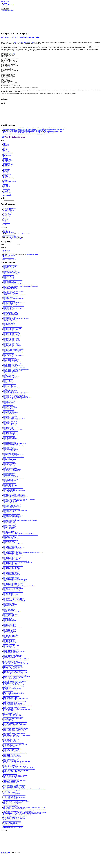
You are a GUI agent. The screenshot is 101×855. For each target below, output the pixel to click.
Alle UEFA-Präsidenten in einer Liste (11, 616)
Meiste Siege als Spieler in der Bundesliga (12, 755)
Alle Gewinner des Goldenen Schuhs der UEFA (13, 370)
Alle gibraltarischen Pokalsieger (10, 372)
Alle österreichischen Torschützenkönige (12, 656)
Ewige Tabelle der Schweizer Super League (12, 692)
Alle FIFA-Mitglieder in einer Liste (10, 314)
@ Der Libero (6, 215)
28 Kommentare (4, 96)
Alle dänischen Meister (8, 299)
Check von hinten (7, 151)
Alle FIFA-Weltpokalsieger (9, 319)
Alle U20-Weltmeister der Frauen (10, 614)
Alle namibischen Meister (8, 441)
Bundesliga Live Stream (8, 232)
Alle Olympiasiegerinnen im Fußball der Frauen (13, 457)
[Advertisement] (50, 21)
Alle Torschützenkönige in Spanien (11, 577)
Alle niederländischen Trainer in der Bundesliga (13, 445)
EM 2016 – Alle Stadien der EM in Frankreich (13, 677)
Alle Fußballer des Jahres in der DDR (11, 334)
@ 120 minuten (6, 223)
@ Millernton (6, 221)
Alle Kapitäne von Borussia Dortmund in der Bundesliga (15, 396)
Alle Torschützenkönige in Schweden (11, 575)
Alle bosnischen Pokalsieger (9, 278)
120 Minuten (6, 144)
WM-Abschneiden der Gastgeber (10, 805)
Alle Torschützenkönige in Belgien (10, 564)
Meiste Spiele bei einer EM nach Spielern (12, 757)
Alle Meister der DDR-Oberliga (10, 421)
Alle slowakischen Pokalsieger (10, 523)
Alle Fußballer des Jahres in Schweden (11, 344)
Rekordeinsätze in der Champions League (12, 771)
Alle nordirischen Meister (8, 447)
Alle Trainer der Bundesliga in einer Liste (53, 131)
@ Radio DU (6, 218)
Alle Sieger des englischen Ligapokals (11, 514)
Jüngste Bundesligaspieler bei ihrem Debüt (12, 715)
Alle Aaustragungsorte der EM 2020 (11, 265)
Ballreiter (5, 148)
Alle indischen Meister (8, 379)
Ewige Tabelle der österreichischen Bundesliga (13, 693)
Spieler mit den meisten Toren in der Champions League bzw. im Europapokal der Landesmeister (24, 788)
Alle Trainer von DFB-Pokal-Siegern (11, 597)
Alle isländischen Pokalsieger (9, 384)
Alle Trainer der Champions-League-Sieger (12, 590)
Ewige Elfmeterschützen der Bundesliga (12, 688)
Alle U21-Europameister (8, 615)
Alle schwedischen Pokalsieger (10, 485)
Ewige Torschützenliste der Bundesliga (11, 696)
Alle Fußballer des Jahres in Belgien (11, 332)
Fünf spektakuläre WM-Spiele (9, 710)
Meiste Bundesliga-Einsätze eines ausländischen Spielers (15, 728)
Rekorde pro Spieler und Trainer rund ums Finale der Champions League (19, 769)
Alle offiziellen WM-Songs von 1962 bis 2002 (13, 454)
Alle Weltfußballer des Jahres (9, 636)
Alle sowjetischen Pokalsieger (9, 528)
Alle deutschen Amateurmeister (10, 287)
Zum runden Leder (7, 195)
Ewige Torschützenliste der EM (10, 697)
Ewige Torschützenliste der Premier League (12, 699)
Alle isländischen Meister (8, 382)
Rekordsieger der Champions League (11, 772)
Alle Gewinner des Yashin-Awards (10, 371)
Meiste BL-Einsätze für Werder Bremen (12, 725)
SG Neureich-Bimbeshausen (9, 181)
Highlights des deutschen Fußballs (10, 713)
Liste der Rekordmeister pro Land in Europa (12, 723)
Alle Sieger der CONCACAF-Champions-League (14, 500)
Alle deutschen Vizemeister (9, 292)
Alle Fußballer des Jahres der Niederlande (12, 328)
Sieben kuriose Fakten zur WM (10, 782)
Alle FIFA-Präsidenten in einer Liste (11, 315)
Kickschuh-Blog (6, 169)
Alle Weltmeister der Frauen (9, 639)
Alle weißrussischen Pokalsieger (10, 634)
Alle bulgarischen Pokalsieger (9, 282)
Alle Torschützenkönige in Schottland (11, 574)
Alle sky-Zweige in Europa (9, 521)
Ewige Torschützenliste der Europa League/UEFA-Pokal (15, 698)
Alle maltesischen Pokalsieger (9, 415)
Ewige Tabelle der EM (8, 691)
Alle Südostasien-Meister (8, 541)
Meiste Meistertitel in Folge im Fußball (11, 751)
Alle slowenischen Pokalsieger (10, 526)
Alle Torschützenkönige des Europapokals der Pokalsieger (16, 561)
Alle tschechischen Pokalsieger (10, 604)
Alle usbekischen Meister (8, 625)
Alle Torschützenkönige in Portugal (11, 573)
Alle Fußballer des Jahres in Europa (11, 339)
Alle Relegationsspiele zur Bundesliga (11, 470)
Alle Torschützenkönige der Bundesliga (11, 551)
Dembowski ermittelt (7, 153)
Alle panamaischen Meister (9, 460)
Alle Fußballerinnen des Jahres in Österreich (12, 351)
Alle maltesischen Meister (8, 413)
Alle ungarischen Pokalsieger (9, 623)
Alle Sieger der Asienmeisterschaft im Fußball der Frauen (15, 496)
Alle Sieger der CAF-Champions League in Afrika (14, 497)
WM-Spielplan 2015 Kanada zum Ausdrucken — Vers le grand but (17, 811)
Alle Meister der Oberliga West (10, 426)
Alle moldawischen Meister (9, 436)
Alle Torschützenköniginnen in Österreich (12, 587)
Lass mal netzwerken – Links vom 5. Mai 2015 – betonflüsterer (17, 127)
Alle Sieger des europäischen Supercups (12, 516)
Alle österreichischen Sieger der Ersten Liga (12, 655)
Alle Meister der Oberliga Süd (9, 424)
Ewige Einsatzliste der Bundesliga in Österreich (13, 684)
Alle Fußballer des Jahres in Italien (10, 341)
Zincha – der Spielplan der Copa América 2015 (13, 817)
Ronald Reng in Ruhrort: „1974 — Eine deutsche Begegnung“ (40, 132)
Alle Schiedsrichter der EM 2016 (10, 476)
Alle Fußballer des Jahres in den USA (11, 333)
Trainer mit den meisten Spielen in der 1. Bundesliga (14, 795)
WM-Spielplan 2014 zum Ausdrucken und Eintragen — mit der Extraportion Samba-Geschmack (24, 809)
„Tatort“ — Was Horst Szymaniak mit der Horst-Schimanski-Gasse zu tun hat (49, 127)
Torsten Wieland (6, 190)
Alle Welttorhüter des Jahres (9, 641)
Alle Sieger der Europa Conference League (12, 504)
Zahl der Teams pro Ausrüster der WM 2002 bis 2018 (15, 816)
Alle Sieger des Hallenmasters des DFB (11, 517)
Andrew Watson (11, 53)
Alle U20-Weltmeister (8, 613)
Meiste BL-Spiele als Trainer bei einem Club (13, 727)
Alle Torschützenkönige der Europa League (12, 557)
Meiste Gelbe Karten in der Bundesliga (11, 748)
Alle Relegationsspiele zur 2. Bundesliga (12, 469)
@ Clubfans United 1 (8, 210)
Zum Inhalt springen (5, 1)
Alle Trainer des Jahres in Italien (10, 595)
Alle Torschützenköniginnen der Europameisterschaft (14, 582)
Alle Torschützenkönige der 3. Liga (11, 549)
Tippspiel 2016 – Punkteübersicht (10, 792)
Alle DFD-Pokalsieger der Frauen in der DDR (13, 298)
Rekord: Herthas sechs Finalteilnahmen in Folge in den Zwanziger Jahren (19, 767)
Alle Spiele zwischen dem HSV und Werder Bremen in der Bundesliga (18, 533)
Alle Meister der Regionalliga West (10, 427)
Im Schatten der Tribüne (8, 164)
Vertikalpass (6, 191)
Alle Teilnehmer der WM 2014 (10, 546)
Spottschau (5, 184)
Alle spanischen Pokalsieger (9, 531)
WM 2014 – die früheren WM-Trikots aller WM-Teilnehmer (16, 801)
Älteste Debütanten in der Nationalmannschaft (13, 826)
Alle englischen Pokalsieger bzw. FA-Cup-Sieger (14, 308)
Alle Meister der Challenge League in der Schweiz (14, 418)
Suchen (2, 244)
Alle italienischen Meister (8, 385)
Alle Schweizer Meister (8, 486)
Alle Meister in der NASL (9, 432)
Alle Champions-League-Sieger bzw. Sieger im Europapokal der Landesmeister (20, 286)
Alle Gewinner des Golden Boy (10, 366)
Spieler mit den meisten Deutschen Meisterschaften (14, 785)
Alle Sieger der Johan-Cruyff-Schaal (11, 505)
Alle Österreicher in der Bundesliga (11, 649)
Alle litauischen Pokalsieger (9, 410)
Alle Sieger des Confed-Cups (9, 512)
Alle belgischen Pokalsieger (9, 276)
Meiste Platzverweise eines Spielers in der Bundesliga (15, 753)
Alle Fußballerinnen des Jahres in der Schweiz (13, 348)
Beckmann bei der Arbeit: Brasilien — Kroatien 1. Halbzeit (16, 658)
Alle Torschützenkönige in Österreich (11, 578)
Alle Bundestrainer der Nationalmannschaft (12, 283)
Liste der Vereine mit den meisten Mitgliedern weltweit (15, 724)
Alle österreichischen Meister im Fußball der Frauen (14, 651)
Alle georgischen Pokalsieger (9, 358)
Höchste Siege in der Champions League (12, 714)
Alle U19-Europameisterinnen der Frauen (12, 611)
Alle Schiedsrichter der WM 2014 (10, 479)
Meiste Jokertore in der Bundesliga (10, 750)
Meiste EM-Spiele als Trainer (9, 746)
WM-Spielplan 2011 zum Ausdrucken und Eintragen (14, 808)
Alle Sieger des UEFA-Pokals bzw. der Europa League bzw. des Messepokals (20, 520)
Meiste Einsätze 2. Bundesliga (9, 734)
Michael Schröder (7, 174)
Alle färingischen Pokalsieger (9, 354)
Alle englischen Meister (8, 307)
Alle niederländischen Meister (9, 442)
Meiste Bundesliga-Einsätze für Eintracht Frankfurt (14, 733)
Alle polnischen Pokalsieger (9, 465)
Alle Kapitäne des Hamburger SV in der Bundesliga (14, 393)
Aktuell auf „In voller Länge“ (15, 137)
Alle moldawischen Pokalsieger (10, 437)
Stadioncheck (6, 185)
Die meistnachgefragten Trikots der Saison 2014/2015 (15, 672)
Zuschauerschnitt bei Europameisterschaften (12, 819)
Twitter (4, 6)
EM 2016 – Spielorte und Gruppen (10, 678)
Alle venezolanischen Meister (9, 626)
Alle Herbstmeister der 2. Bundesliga (11, 376)
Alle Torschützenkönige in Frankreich (11, 571)
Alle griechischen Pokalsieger (9, 375)
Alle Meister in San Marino (9, 433)
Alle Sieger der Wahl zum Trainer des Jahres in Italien (15, 510)
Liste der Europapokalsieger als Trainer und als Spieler (15, 722)
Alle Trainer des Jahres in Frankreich (11, 594)
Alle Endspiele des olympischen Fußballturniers (13, 306)
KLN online (6, 170)
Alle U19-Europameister (8, 610)
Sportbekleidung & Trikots (9, 255)
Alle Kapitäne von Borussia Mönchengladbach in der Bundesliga (17, 397)
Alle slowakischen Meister (9, 522)
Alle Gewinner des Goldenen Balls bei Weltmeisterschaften (16, 369)
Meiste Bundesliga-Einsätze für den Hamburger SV (14, 731)
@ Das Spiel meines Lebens (9, 208)
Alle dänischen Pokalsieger (9, 301)
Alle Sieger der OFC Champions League (12, 507)
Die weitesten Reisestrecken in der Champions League (15, 675)
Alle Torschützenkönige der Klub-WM (11, 558)
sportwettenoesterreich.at (32, 254)
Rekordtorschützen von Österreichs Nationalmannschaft (15, 775)
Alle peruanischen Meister (9, 462)
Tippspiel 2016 (6, 791)
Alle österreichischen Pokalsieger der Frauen (13, 653)
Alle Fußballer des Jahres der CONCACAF (12, 327)
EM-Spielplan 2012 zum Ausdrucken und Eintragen (14, 681)
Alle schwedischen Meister (9, 484)
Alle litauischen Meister (8, 408)
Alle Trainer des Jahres (8, 593)
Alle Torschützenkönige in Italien (10, 572)
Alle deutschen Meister (8, 289)
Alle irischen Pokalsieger (8, 381)
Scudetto (5, 179)
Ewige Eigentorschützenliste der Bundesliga (12, 682)
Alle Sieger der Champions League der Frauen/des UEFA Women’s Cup (19, 499)
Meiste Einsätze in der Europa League (11, 739)
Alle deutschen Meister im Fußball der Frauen (13, 291)
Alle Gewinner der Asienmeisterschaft (11, 359)
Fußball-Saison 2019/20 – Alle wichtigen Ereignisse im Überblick (17, 709)
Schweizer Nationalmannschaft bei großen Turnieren (14, 780)
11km (4, 143)
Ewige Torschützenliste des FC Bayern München (14, 704)
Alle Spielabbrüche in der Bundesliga (11, 532)
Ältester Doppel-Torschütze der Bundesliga (12, 827)
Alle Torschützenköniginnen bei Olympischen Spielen (15, 579)
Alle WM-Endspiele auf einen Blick (11, 645)
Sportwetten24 (6, 250)
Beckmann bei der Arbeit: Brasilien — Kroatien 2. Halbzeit (16, 660)
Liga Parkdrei (6, 171)
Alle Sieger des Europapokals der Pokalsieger (13, 515)
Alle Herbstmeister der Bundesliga (10, 377)
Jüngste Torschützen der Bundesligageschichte (13, 717)
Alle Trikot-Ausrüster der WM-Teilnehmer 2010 (13, 598)
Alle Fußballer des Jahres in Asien (10, 330)
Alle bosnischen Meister (8, 277)
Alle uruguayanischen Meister (9, 624)
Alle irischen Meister (7, 380)
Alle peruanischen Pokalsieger (9, 463)
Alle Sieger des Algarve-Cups (9, 511)
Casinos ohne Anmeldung (8, 235)
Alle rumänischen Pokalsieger (9, 473)
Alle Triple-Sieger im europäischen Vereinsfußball (14, 601)
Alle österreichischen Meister (9, 650)
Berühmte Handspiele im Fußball (10, 661)
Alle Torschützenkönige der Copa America (12, 553)
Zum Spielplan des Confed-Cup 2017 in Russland (14, 818)
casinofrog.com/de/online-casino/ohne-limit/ (12, 238)
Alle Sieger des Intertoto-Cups (9, 519)
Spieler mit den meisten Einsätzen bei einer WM (13, 786)
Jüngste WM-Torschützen (8, 720)
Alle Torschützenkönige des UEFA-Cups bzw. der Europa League (17, 562)
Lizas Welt (14, 42)
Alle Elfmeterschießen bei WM (10, 304)
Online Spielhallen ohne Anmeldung (11, 236)
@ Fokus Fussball (7, 214)
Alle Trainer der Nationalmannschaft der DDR (13, 592)
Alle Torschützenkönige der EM (10, 556)
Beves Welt (5, 149)
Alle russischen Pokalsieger (9, 475)
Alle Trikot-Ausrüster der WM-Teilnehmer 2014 (13, 599)
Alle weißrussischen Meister (9, 632)
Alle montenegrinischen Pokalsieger (11, 439)
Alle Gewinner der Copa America (10, 360)
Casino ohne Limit (26, 233)
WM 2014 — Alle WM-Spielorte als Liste (12, 802)
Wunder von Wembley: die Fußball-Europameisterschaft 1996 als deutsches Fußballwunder (23, 813)
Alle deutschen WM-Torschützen (10, 293)
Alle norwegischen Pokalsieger (10, 453)
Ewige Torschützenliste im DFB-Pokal (11, 708)
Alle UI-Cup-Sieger (7, 618)
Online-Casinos (6, 231)
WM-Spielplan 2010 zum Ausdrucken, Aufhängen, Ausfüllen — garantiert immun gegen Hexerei (24, 807)
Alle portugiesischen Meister (9, 467)
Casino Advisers (6, 251)
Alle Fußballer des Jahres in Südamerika (12, 345)
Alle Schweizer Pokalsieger (9, 489)
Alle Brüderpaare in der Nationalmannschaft (12, 280)
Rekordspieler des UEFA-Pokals (10, 774)
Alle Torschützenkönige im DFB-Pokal (11, 563)
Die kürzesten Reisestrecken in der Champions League (15, 670)
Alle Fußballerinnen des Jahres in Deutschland (13, 349)
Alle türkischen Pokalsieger (9, 609)
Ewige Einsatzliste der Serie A (9, 687)
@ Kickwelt (6, 213)
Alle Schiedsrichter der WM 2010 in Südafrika (13, 478)
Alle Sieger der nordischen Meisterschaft (12, 506)
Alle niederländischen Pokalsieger (10, 444)
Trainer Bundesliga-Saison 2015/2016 (11, 793)
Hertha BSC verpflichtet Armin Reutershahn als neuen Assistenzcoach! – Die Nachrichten (22, 131)
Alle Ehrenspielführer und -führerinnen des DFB (13, 302)
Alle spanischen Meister (8, 530)
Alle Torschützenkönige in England (11, 569)
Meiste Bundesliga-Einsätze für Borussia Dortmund (14, 729)
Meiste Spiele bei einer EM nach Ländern (12, 756)
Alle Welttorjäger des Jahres (9, 644)
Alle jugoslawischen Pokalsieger (10, 390)
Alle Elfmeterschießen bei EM (9, 303)
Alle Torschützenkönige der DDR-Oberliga (12, 554)
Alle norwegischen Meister (9, 452)
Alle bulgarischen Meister (8, 281)
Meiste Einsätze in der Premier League (11, 741)
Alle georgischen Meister (8, 356)
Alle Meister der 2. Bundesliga (10, 416)
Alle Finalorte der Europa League (10, 320)
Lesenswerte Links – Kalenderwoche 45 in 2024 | (14, 132)
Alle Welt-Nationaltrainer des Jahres (11, 635)
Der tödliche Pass (7, 155)
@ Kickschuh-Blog (7, 211)
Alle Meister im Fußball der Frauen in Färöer (13, 429)
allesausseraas (6, 145)
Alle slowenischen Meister (9, 525)
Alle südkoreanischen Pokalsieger (10, 540)
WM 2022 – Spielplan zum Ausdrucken (12, 803)
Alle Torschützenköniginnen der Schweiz (12, 584)
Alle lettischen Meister (8, 405)
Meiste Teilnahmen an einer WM (10, 759)
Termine (5, 3)
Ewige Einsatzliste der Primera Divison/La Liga (13, 686)
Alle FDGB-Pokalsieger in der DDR (11, 313)
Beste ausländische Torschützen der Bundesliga (13, 662)
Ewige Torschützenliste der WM (10, 702)
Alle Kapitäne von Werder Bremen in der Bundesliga (14, 398)
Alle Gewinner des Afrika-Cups (10, 364)
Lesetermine (45, 134)
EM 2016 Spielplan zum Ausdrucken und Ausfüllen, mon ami (16, 679)
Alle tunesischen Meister (8, 605)
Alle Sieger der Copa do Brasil (10, 501)
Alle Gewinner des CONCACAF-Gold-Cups (13, 365)
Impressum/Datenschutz (8, 4)
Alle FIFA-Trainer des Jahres (9, 317)
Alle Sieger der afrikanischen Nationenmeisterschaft (14, 495)
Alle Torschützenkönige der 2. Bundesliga (12, 548)
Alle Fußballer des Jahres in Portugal (11, 343)
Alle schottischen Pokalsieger (9, 483)
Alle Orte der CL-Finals (8, 458)
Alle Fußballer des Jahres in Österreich (11, 346)
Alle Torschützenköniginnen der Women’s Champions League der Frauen (19, 585)
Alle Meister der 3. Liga (8, 417)
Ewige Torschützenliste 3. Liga (10, 694)
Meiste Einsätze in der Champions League (12, 736)
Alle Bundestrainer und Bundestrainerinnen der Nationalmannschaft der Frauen (20, 285)
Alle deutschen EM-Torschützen (10, 288)
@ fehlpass (5, 220)
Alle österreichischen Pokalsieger (10, 652)
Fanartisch (5, 156)
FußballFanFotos (7, 161)
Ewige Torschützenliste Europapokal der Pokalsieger (14, 707)
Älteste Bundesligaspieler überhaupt (11, 824)
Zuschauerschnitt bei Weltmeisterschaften (12, 821)
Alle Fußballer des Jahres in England (11, 338)
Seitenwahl (5, 180)
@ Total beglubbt (7, 216)
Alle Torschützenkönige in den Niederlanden (13, 566)
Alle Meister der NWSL (8, 422)
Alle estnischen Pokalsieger (9, 311)
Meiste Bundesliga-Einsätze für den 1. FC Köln (13, 730)
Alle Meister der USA (8, 428)
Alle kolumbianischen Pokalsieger (10, 401)
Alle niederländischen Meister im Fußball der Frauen (14, 443)
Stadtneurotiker (6, 186)
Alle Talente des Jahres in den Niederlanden (12, 543)
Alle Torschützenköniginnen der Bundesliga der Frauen (15, 580)
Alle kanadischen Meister (8, 391)
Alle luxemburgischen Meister (9, 411)
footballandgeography (8, 160)
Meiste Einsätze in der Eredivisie (10, 738)
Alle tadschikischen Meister (9, 542)
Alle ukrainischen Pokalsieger (9, 620)
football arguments (7, 159)
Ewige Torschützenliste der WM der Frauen (12, 703)
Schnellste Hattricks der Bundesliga (11, 779)
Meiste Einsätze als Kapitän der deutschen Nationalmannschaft (16, 735)
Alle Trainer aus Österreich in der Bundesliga (13, 588)
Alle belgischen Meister (8, 275)
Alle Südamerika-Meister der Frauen (11, 538)
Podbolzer (5, 176)
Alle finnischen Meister (8, 322)
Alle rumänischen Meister (8, 471)
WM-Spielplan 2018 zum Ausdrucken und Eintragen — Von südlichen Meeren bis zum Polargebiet (24, 812)
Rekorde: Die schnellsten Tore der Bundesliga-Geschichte (15, 770)
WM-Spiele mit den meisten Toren (10, 806)
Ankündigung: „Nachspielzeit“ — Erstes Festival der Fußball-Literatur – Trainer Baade (22, 134)
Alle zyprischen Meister (8, 646)
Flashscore (5, 158)
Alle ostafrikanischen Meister (9, 459)
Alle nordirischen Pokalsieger (9, 448)
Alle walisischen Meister (8, 630)
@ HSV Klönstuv (7, 209)
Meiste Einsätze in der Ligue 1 (9, 740)
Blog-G (5, 150)
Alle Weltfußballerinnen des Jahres (10, 637)
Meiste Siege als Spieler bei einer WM (11, 754)
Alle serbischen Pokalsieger (9, 493)
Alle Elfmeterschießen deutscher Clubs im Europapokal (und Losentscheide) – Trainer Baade (23, 129)
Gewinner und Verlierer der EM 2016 (11, 712)
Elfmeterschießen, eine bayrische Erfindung (54, 129)
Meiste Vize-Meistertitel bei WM (10, 765)
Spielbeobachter (6, 182)
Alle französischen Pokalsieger (10, 325)
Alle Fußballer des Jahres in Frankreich (11, 340)
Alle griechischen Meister (8, 374)
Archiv (2, 201)
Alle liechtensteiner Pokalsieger (10, 407)
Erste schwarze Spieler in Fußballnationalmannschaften (20, 37)
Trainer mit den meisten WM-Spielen (11, 796)
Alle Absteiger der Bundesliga (9, 266)
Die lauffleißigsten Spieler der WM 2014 (12, 671)
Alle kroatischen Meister (8, 402)
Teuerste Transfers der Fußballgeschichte (12, 790)
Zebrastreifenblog (7, 194)
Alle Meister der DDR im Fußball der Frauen (13, 419)
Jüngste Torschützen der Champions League (12, 718)
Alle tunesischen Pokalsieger (9, 606)
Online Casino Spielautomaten (9, 259)
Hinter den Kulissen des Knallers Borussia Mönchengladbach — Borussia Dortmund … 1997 (29, 130)
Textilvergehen (6, 189)
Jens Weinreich (6, 168)
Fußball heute (6, 230)
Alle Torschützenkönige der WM (10, 559)
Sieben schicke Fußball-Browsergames (11, 783)
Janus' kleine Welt (7, 166)
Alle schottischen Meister (8, 481)
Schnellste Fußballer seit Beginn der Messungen (13, 776)
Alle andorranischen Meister (9, 270)
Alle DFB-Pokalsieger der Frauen (10, 296)
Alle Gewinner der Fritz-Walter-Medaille (12, 361)
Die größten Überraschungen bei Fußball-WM (13, 667)
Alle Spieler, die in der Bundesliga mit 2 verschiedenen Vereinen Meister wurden (20, 535)
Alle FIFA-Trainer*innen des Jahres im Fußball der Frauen (16, 318)
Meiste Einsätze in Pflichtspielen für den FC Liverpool (15, 744)
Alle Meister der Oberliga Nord (10, 423)
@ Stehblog (5, 219)
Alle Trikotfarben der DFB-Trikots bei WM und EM (14, 600)
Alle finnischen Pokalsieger (9, 323)
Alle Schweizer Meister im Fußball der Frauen (13, 488)
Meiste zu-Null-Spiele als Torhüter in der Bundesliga (14, 766)
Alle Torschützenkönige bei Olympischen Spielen (14, 547)
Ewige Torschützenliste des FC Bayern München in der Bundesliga (17, 705)
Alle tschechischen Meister (9, 603)
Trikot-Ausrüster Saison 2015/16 (10, 798)
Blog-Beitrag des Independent (27, 42)
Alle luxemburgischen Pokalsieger (10, 412)
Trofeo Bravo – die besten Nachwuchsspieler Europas (15, 800)
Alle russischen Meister (8, 474)
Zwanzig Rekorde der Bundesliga (10, 823)
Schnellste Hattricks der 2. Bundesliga (11, 777)
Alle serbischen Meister (8, 491)
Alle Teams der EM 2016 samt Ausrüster (12, 545)
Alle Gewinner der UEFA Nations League (12, 363)
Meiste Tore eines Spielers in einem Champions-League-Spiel (16, 761)
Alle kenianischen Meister (9, 400)
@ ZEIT (5, 224)
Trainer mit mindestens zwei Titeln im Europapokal (14, 797)
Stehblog (5, 187)
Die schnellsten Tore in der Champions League (13, 673)
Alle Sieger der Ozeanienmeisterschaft (11, 509)
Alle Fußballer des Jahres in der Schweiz (12, 335)
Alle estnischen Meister (8, 309)
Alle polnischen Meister (8, 464)
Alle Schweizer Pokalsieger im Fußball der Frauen (14, 490)
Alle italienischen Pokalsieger (9, 386)
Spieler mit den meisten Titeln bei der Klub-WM (13, 787)
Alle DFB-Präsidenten (8, 297)
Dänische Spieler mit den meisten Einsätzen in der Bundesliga (16, 676)
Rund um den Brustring (8, 177)
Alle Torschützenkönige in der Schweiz (11, 568)
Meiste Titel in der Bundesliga (9, 760)
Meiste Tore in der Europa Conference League (13, 762)
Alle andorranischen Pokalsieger (10, 271)
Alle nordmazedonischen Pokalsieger (11, 450)
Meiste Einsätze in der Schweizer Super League (13, 743)
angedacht (5, 146)
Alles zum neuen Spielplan (9, 657)
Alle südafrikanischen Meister (9, 537)
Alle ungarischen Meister (8, 621)
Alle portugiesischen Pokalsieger (10, 468)
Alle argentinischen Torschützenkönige (11, 272)
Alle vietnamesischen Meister (9, 629)
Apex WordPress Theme (6, 852)
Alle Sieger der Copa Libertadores (10, 502)
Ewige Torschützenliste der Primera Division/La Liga (14, 701)
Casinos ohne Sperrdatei (11, 253)
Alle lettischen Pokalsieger (9, 406)
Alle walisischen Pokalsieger (9, 631)
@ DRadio (5, 207)
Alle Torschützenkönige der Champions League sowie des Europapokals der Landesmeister (23, 552)
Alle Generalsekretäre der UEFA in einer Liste (13, 355)
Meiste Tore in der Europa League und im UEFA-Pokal (15, 764)
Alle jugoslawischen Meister (9, 389)
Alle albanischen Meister (8, 267)
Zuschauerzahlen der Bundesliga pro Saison (12, 822)
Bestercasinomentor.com (8, 258)
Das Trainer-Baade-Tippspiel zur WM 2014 (12, 665)
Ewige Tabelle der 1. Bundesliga (10, 689)
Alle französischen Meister (9, 324)
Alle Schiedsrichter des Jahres (9, 480)
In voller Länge (6, 165)
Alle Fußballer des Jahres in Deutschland (12, 337)
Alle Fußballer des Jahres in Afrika (10, 329)
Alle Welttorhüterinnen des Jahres (10, 642)
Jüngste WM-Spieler (7, 719)
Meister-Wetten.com (7, 256)
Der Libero (5, 154)
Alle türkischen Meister (8, 608)
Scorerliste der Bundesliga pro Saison (11, 781)
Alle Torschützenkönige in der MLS (11, 567)
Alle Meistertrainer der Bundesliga (10, 434)
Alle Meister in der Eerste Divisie (10, 431)
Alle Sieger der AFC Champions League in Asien (14, 494)
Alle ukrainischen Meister (8, 619)
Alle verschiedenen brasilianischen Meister (12, 627)
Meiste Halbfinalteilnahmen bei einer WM (12, 749)
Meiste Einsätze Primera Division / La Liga (12, 745)
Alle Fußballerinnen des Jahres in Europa (12, 350)
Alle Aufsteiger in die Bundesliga (10, 273)
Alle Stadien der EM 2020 (9, 536)
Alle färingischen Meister (8, 353)
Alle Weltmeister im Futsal (9, 640)
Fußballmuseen (6, 163)
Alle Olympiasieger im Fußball (10, 455)
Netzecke (5, 175)
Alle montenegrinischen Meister (10, 438)
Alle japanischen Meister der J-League (11, 387)
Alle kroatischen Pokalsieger (9, 403)
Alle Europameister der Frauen (10, 312)
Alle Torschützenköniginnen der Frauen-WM (13, 583)
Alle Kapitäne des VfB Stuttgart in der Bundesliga (14, 395)
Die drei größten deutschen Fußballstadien (12, 666)
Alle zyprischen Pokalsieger (9, 647)
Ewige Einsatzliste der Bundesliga (10, 683)
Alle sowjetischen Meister (8, 527)
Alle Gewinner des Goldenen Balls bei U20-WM (14, 367)
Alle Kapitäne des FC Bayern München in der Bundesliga (15, 392)
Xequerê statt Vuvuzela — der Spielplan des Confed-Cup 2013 (17, 814)
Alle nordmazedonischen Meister (10, 449)
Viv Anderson (10, 66)
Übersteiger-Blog (7, 192)
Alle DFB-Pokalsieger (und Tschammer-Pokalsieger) (14, 294)
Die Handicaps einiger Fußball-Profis (11, 668)
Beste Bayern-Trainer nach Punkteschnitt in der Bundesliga (16, 663)
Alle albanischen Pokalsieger (9, 268)
